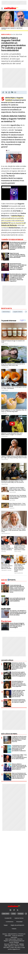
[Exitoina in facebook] (14, 910)
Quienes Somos (19, 918)
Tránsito (14, 928)
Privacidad (19, 921)
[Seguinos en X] (17, 910)
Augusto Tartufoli (17, 311)
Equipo (6, 925)
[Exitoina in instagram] (10, 910)
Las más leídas (7, 660)
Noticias (20, 913)
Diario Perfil (5, 913)
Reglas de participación (17, 925)
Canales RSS (8, 918)
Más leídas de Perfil (9, 734)
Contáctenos (9, 921)
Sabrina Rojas (10, 98)
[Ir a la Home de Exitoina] (11, 8)
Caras (13, 913)
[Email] (15, 92)
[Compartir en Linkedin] (12, 92)
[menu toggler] (2, 8)
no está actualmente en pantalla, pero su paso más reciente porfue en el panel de (13, 220)
